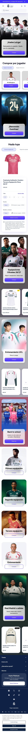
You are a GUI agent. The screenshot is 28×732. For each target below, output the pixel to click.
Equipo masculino (8, 67)
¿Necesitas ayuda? (7, 666)
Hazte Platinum (14, 683)
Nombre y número (7, 209)
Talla (4, 193)
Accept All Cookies (14, 729)
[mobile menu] (3, 6)
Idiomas (4, 670)
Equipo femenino (20, 67)
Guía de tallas (21, 193)
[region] (14, 723)
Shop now (14, 441)
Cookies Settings (14, 722)
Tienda (4, 657)
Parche (5, 201)
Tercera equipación (8, 149)
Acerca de (5, 662)
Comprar (14, 52)
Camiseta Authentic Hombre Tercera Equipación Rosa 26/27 (13, 182)
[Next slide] (26, 303)
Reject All (14, 725)
